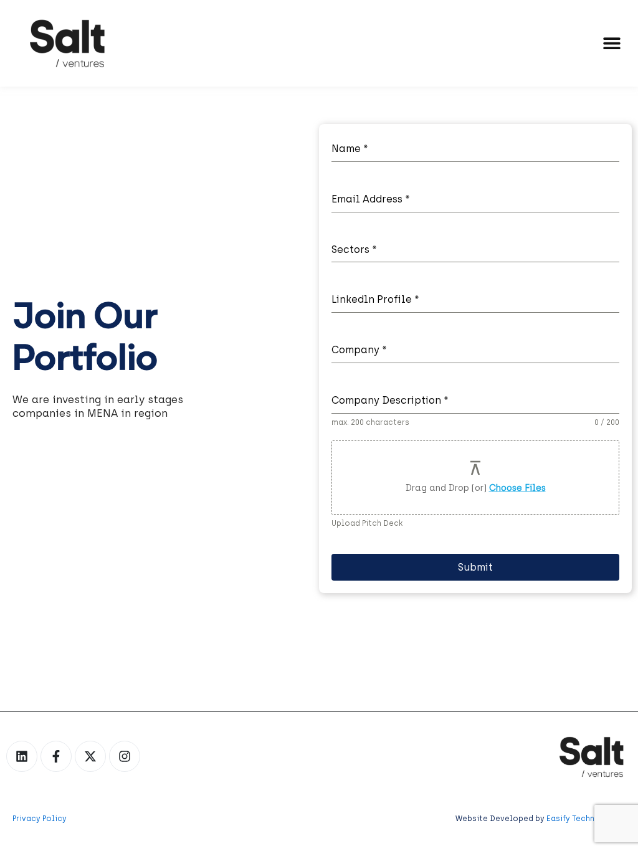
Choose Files (517, 488)
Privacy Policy (39, 818)
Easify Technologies (586, 818)
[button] (612, 43)
